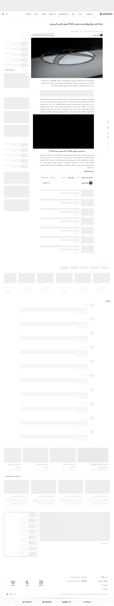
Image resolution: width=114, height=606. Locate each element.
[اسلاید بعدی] (2, 83)
